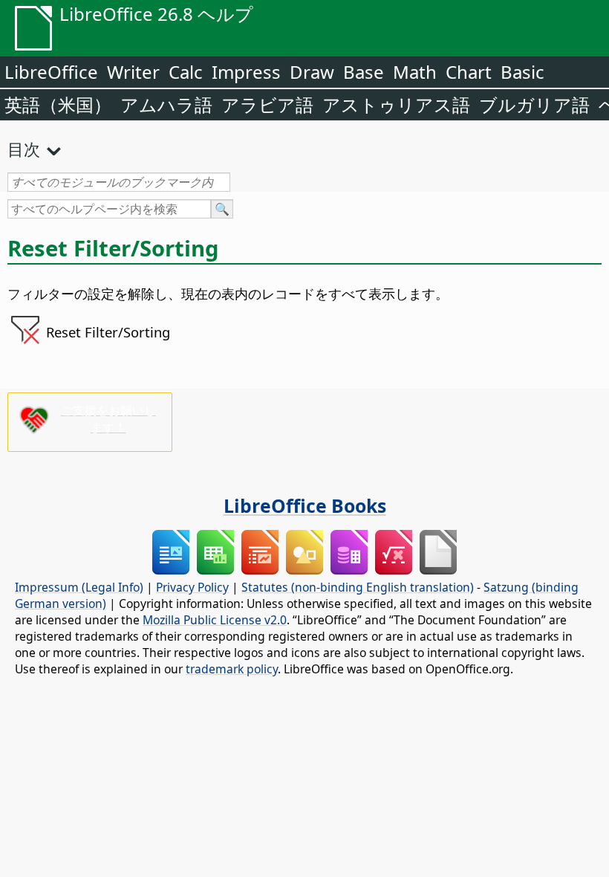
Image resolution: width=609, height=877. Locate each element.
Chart (469, 71)
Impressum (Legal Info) (79, 587)
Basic (522, 71)
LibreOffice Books (305, 505)
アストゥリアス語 (396, 104)
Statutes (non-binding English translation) (357, 587)
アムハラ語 (166, 104)
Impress (246, 71)
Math (415, 71)
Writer (133, 71)
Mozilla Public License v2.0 (215, 620)
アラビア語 (267, 104)
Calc (186, 71)
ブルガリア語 (534, 104)
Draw (312, 71)
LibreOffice (51, 71)
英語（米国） (57, 104)
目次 (23, 148)
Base (363, 71)
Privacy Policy (192, 587)
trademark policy (232, 669)
